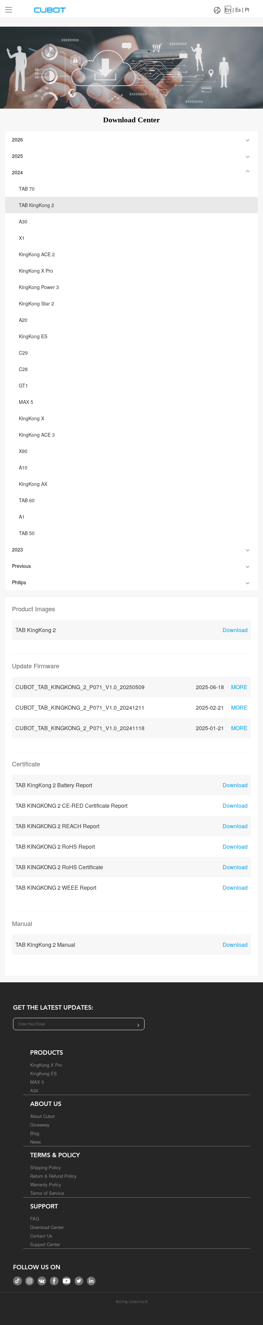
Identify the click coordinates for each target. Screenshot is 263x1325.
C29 (23, 352)
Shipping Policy (45, 1167)
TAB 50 (27, 533)
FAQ (34, 1218)
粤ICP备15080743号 (131, 1301)
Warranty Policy (45, 1184)
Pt (247, 9)
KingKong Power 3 (39, 287)
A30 (23, 221)
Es (238, 9)
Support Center (45, 1244)
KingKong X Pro (36, 270)
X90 (23, 451)
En (228, 9)
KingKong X (31, 418)
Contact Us (41, 1235)
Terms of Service (47, 1193)
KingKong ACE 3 (37, 434)
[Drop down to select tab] (13, 7)
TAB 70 (27, 188)
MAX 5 (26, 401)
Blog (34, 1133)
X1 (22, 237)
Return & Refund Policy (53, 1176)
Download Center (47, 1227)
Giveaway (40, 1124)
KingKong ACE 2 (37, 254)
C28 (23, 369)
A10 (23, 467)
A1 (22, 516)
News (35, 1141)
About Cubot (42, 1116)
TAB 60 (27, 500)
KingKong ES (33, 336)
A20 (23, 319)
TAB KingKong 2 (36, 205)
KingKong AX (33, 483)
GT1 (23, 385)
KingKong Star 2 (36, 303)
